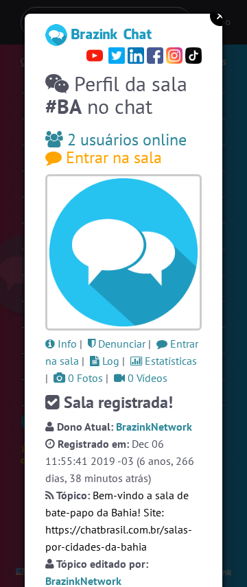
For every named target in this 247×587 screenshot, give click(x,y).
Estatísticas (169, 361)
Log (109, 361)
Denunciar (120, 343)
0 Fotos (84, 378)
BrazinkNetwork (154, 426)
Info (66, 343)
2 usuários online (125, 139)
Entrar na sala (112, 157)
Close (220, 15)
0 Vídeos (146, 378)
